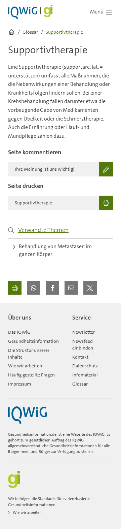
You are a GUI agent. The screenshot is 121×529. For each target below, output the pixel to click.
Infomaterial (85, 375)
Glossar (80, 384)
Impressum (19, 384)
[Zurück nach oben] (106, 315)
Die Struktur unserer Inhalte (28, 353)
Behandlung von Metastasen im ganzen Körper (55, 250)
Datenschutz (85, 366)
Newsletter (83, 332)
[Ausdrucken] (15, 288)
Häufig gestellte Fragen (31, 375)
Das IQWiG (19, 332)
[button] (33, 288)
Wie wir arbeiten (25, 366)
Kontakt (80, 357)
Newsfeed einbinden (82, 344)
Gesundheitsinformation (33, 341)
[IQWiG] (27, 415)
